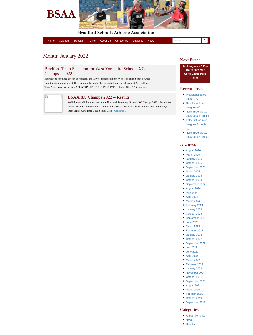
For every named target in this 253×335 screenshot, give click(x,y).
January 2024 (194, 209)
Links (92, 40)
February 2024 (194, 205)
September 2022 (195, 243)
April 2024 (192, 196)
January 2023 (194, 234)
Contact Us (121, 40)
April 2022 (192, 256)
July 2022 (191, 247)
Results (79, 40)
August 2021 (193, 285)
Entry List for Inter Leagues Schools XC (196, 124)
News (151, 40)
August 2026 (193, 150)
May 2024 (192, 192)
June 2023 (192, 222)
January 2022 (194, 268)
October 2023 (194, 213)
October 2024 (194, 180)
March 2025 (193, 171)
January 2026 (194, 159)
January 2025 (194, 175)
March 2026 (193, 154)
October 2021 (194, 277)
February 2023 (194, 230)
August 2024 (193, 188)
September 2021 (195, 281)
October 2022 (194, 239)
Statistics (138, 40)
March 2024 (193, 201)
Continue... (143, 87)
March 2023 (193, 226)
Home (51, 40)
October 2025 (194, 163)
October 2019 (194, 298)
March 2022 (193, 260)
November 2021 (195, 272)
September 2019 (195, 302)
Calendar (64, 40)
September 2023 (195, 218)
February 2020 (194, 293)
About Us (105, 40)
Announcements (195, 315)
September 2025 (195, 167)
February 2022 (194, 264)
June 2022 (192, 251)
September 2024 (195, 184)
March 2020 (193, 289)
